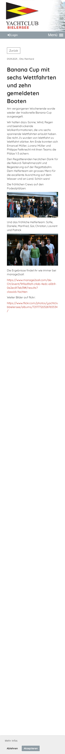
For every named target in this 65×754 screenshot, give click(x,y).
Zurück (13, 50)
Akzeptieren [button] (31, 748)
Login (14, 35)
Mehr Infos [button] (11, 740)
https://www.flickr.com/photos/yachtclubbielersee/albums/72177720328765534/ (32, 307)
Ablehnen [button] (12, 748)
